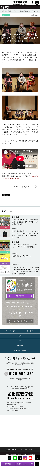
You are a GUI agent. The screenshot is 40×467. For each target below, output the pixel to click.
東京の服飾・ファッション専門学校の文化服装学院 (23, 454)
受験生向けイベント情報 (25, 464)
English (20, 336)
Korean (20, 341)
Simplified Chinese (20, 350)
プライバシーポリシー (27, 450)
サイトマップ (10, 331)
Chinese (20, 345)
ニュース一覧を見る (20, 186)
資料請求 (8, 464)
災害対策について (11, 450)
